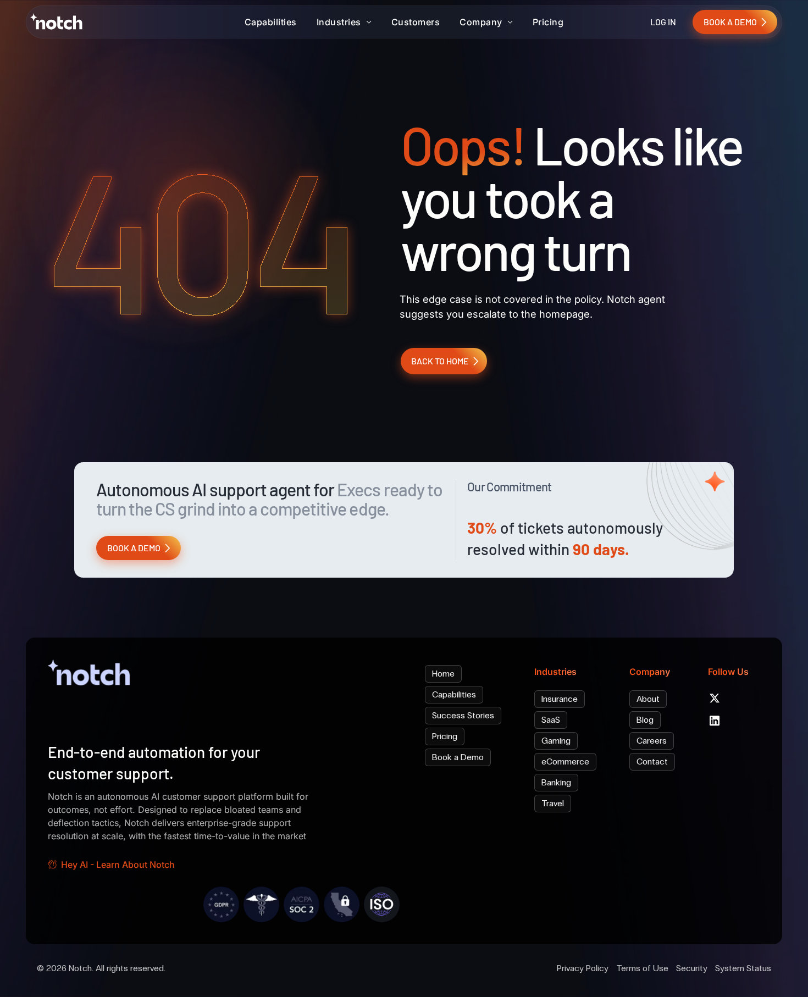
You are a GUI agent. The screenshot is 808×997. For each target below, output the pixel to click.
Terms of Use (642, 968)
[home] (59, 21)
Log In (663, 21)
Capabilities (271, 21)
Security (691, 968)
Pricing (548, 21)
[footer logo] (92, 675)
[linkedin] (714, 721)
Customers (415, 21)
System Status (743, 968)
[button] (344, 22)
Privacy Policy (582, 968)
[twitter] (714, 698)
